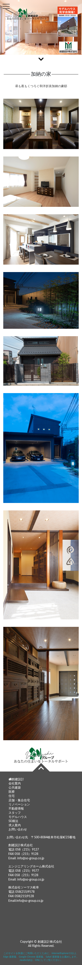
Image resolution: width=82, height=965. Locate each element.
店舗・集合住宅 (19, 800)
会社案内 (15, 783)
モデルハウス (18, 817)
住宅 (12, 796)
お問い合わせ (18, 829)
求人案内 (15, 825)
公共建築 (15, 787)
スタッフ (15, 812)
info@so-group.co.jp (30, 858)
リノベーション (19, 804)
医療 (12, 791)
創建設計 (18, 779)
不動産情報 (16, 808)
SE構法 (13, 821)
